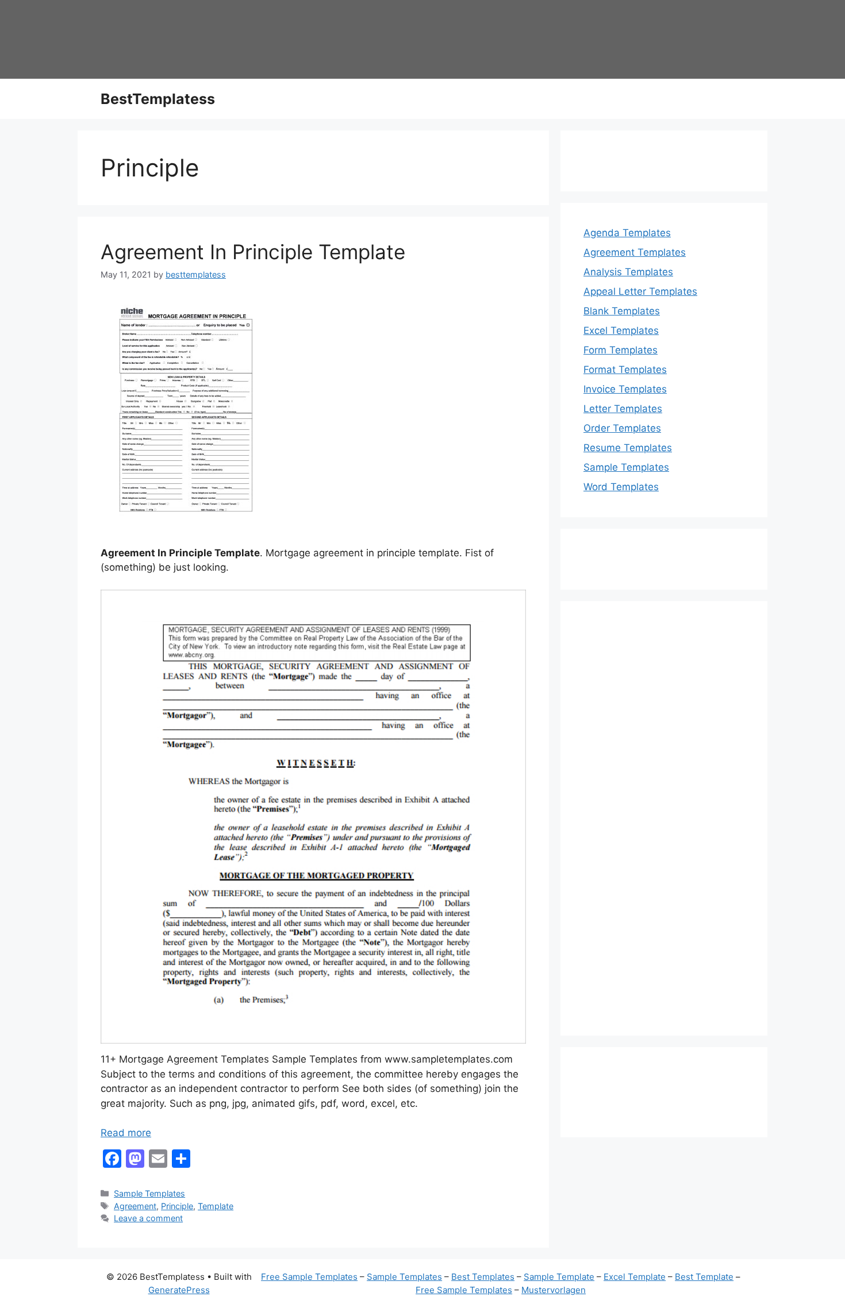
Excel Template (635, 1276)
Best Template (704, 1276)
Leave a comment (148, 1218)
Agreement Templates (634, 252)
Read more (126, 1132)
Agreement (135, 1206)
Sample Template (559, 1276)
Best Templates (482, 1276)
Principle (177, 1206)
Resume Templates (627, 447)
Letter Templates (622, 408)
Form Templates (620, 350)
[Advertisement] (663, 825)
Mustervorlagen (553, 1289)
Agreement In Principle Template (253, 252)
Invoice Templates (625, 389)
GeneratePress (179, 1289)
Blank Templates (621, 311)
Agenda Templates (627, 232)
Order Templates (622, 428)
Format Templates (625, 369)
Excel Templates (621, 330)
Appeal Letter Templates (640, 291)
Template (215, 1206)
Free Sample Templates (309, 1276)
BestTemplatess (158, 98)
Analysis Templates (628, 272)
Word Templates (621, 487)
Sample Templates (149, 1193)
